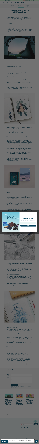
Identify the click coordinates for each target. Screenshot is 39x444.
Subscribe (28, 225)
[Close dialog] (36, 212)
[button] (36, 441)
